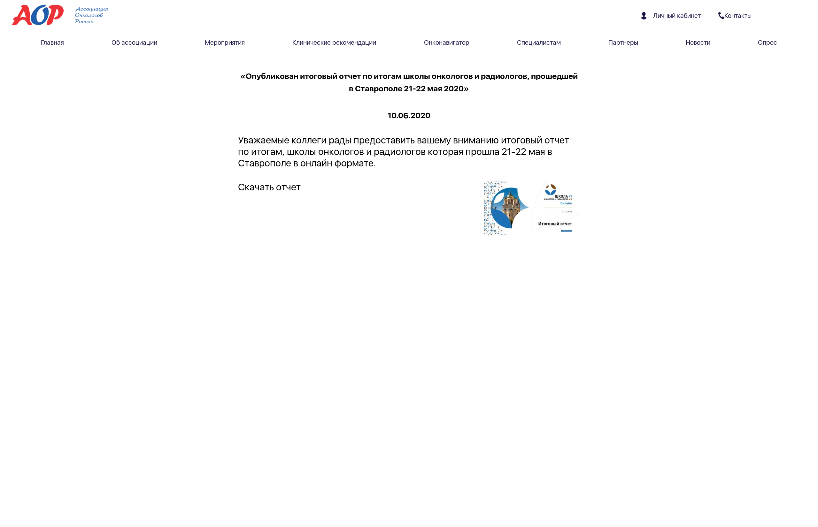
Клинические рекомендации (334, 42)
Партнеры (623, 42)
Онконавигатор (446, 42)
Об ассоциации (134, 42)
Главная (52, 42)
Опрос (767, 42)
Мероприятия (225, 42)
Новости (698, 42)
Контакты (738, 15)
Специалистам (539, 42)
